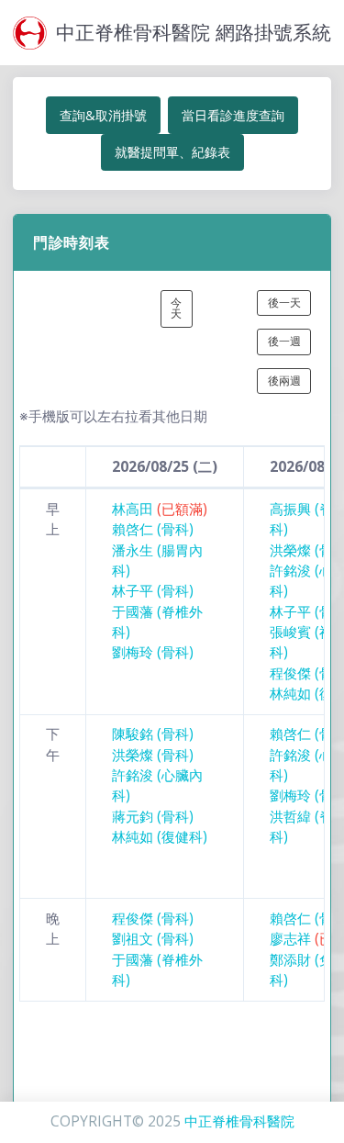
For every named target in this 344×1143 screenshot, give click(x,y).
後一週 (284, 341)
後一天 (284, 302)
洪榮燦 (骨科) (153, 755)
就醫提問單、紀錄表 (172, 152)
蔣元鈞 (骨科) (153, 816)
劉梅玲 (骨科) (153, 652)
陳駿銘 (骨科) (153, 734)
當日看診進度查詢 (233, 115)
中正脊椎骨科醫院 (239, 1121)
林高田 (159, 509)
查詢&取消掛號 (103, 115)
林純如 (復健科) (159, 836)
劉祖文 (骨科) (153, 938)
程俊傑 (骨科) (153, 918)
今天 (176, 308)
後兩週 (284, 380)
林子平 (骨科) (153, 590)
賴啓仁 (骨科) (153, 529)
